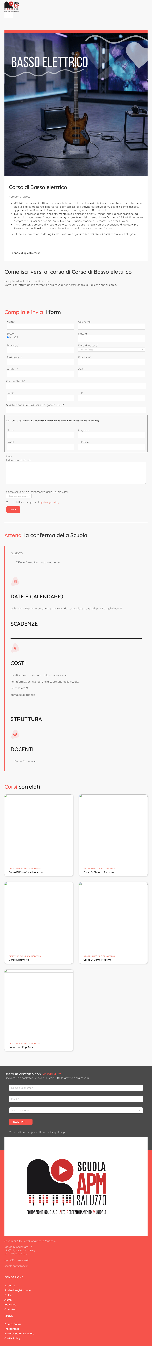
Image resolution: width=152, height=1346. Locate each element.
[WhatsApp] (49, 253)
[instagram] (10, 1271)
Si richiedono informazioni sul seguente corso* (35, 405)
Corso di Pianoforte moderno (26, 872)
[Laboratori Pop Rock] (38, 971)
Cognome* (84, 321)
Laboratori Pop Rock (21, 1047)
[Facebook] (44, 253)
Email (10, 442)
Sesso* (11, 333)
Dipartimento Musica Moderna (25, 868)
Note (9, 456)
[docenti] (66, 1160)
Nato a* (83, 333)
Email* (10, 393)
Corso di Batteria (19, 959)
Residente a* (14, 357)
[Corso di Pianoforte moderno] (38, 796)
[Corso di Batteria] (38, 883)
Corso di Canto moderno (97, 959)
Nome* (11, 321)
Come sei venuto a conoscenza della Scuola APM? (37, 492)
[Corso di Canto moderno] (113, 883)
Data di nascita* (88, 345)
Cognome (84, 430)
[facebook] (5, 1271)
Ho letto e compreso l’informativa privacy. (38, 1132)
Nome (10, 430)
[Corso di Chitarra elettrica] (113, 796)
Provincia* (13, 345)
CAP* (81, 369)
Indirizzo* (12, 369)
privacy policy (50, 502)
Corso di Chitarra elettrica (98, 872)
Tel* (80, 393)
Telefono (83, 442)
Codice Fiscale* (15, 381)
